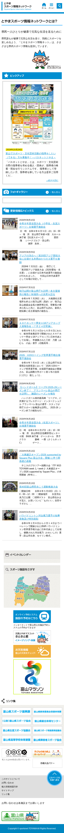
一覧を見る (55, 192)
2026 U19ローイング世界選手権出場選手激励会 (39, 357)
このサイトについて (11, 779)
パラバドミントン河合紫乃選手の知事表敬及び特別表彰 (39, 517)
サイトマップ (8, 790)
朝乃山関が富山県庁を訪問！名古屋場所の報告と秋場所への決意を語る (39, 293)
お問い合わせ (8, 783)
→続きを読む (52, 180)
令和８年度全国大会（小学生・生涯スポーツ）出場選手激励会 (39, 225)
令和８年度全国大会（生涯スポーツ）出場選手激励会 (39, 424)
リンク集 (6, 794)
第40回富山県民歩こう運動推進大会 (38, 486)
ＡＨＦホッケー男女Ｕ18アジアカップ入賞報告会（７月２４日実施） (39, 325)
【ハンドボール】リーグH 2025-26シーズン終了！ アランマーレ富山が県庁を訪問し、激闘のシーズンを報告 (40, 390)
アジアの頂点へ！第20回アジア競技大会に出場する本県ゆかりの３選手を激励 (39, 258)
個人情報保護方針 (10, 786)
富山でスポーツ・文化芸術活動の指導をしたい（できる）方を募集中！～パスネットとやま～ (31, 155)
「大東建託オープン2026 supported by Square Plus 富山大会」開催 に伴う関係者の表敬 (40, 457)
